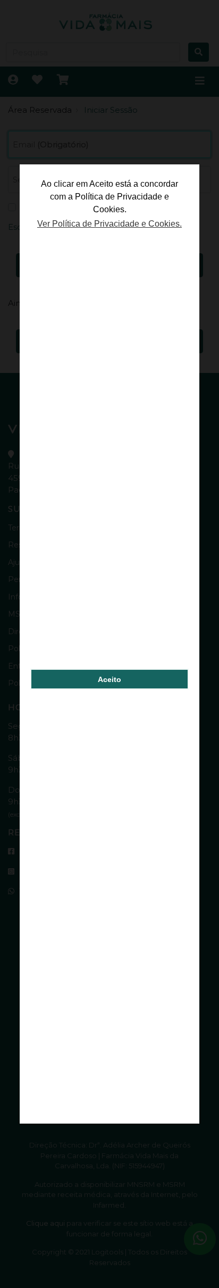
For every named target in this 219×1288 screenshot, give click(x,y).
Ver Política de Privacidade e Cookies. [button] (109, 223)
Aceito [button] (109, 679)
